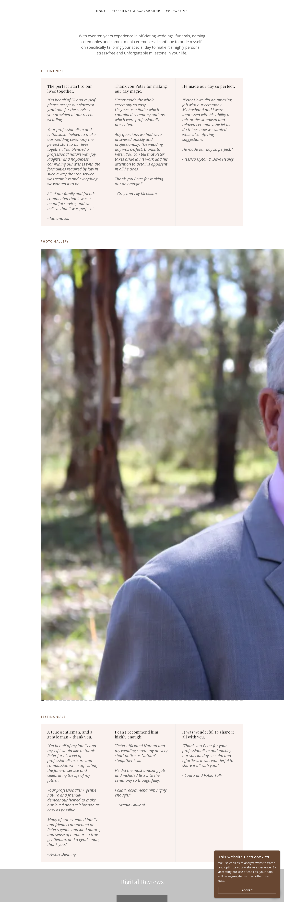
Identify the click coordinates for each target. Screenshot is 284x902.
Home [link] (101, 11)
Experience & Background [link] (136, 11)
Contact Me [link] (177, 11)
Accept (247, 890)
